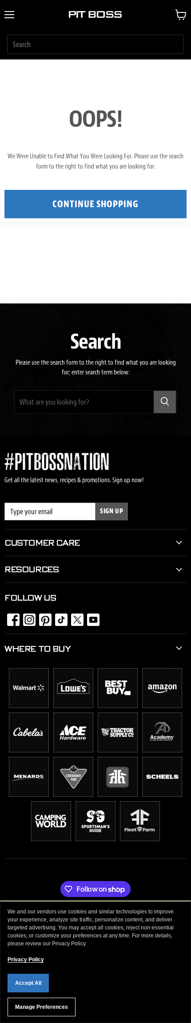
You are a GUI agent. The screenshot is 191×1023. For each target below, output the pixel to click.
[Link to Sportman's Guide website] (95, 838)
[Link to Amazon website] (162, 705)
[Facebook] (10, 617)
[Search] (165, 402)
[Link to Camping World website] (51, 838)
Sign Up (111, 511)
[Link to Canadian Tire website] (73, 794)
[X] (74, 617)
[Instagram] (26, 617)
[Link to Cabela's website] (29, 750)
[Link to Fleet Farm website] (140, 838)
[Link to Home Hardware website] (118, 794)
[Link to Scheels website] (162, 794)
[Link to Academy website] (162, 750)
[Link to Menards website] (29, 794)
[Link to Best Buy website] (118, 705)
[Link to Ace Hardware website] (73, 750)
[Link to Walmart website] (29, 705)
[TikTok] (58, 617)
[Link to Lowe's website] (73, 705)
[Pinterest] (42, 617)
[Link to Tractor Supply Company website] (118, 750)
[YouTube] (90, 617)
